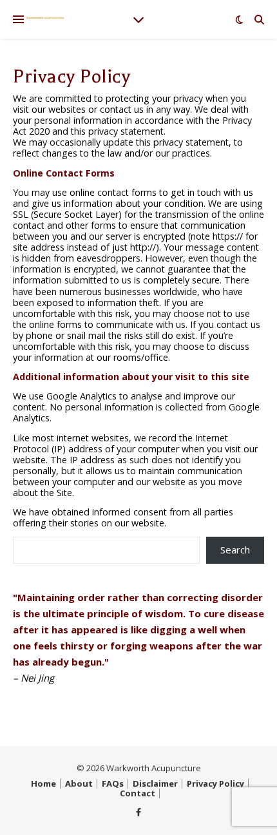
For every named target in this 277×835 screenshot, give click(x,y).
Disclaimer (155, 783)
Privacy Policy (215, 783)
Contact (137, 793)
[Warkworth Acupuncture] (45, 18)
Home (43, 783)
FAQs (113, 783)
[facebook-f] (138, 812)
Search (235, 549)
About (79, 783)
